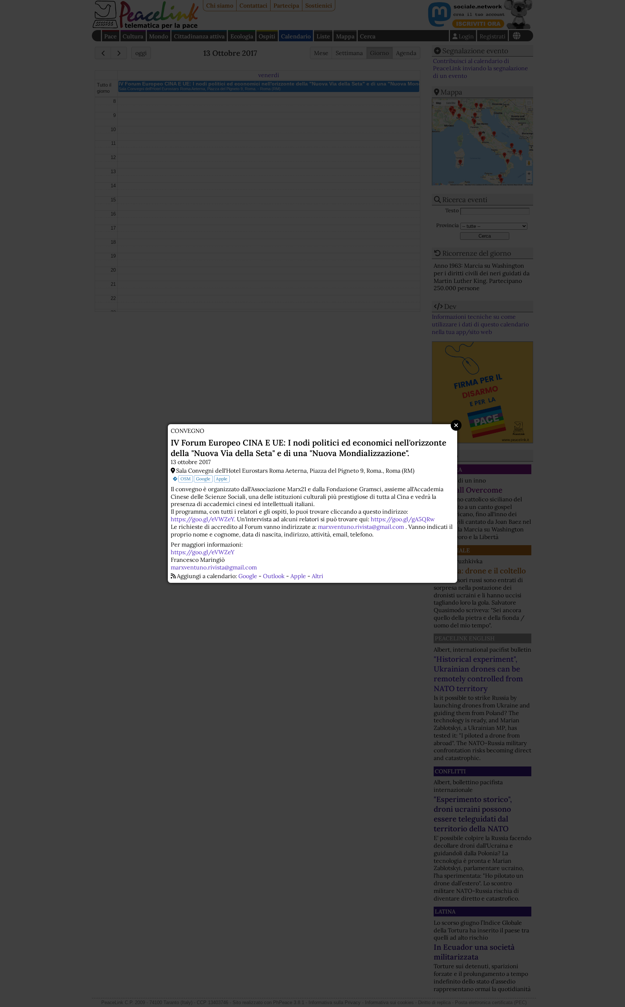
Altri (317, 576)
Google (203, 478)
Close (456, 425)
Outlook (274, 576)
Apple (222, 478)
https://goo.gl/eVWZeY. (203, 519)
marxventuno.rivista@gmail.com (361, 526)
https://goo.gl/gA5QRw (403, 519)
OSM (185, 478)
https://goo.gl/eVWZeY (202, 552)
